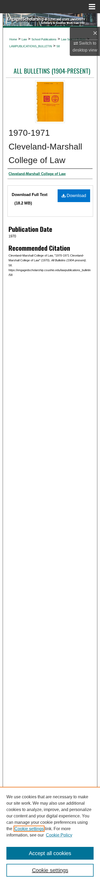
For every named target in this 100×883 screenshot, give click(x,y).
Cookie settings (29, 828)
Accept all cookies (50, 853)
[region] (50, 835)
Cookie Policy (59, 835)
